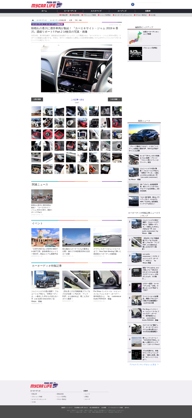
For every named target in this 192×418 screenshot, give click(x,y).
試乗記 (87, 396)
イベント (37, 223)
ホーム (44, 11)
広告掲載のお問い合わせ (81, 407)
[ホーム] (32, 20)
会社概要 (103, 407)
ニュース (87, 394)
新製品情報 (75, 15)
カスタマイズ (96, 11)
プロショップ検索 (89, 15)
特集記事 (64, 15)
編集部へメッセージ (66, 407)
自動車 (148, 11)
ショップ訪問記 (105, 15)
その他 (153, 15)
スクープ (87, 399)
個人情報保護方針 (94, 407)
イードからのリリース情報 (115, 407)
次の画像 (114, 99)
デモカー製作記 (141, 15)
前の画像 (38, 99)
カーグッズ (122, 11)
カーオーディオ (70, 11)
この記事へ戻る (77, 100)
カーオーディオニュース (123, 15)
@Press (127, 407)
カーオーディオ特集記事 (47, 265)
